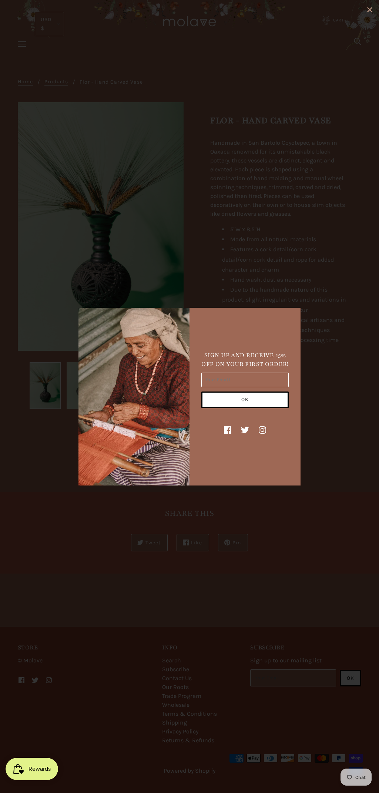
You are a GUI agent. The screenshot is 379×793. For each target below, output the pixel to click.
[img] (227, 429)
